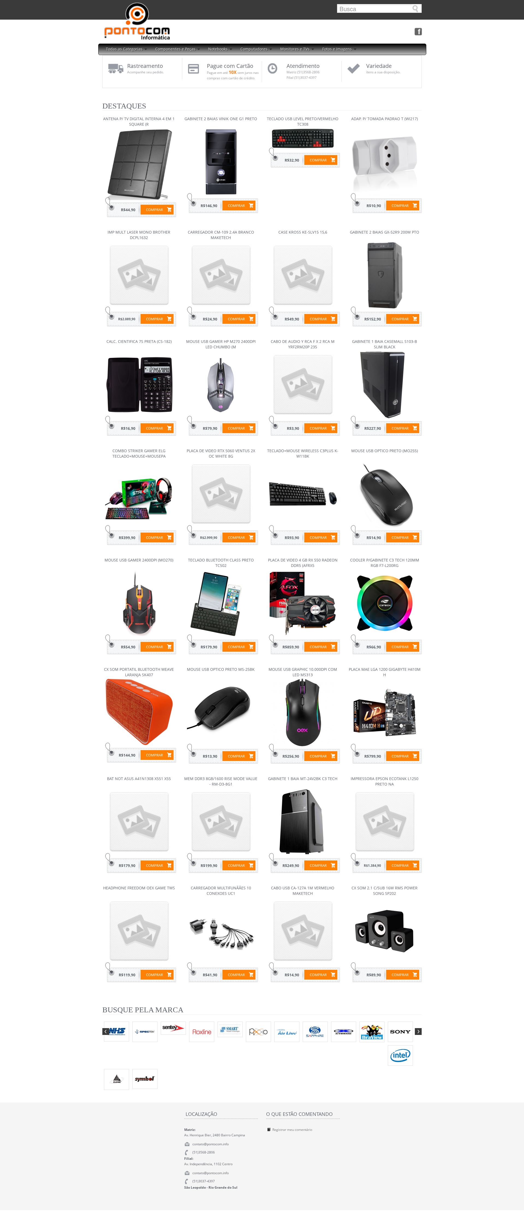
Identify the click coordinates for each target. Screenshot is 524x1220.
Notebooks (218, 49)
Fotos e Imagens (337, 49)
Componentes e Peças (175, 49)
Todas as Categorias (124, 49)
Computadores (253, 49)
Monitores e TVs (294, 49)
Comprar (154, 209)
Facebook (418, 31)
